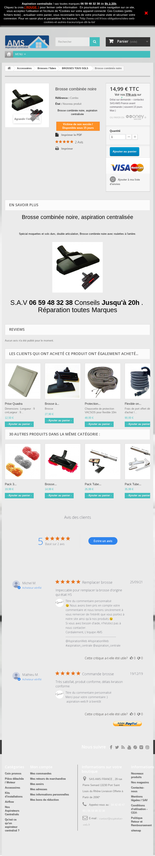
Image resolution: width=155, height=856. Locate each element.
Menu (19, 54)
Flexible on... (133, 403)
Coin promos (13, 773)
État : (58, 103)
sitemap (136, 830)
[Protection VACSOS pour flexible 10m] (103, 381)
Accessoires (12, 787)
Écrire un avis (103, 541)
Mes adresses (38, 789)
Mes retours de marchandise (48, 778)
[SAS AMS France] (27, 42)
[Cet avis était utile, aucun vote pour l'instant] (131, 658)
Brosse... (51, 484)
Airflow (9, 801)
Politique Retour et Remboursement (141, 821)
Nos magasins (140, 782)
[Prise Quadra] (23, 381)
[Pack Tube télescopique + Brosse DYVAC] (103, 462)
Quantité (115, 130)
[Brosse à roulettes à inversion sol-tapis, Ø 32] (63, 381)
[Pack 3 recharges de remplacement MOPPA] (23, 462)
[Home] (9, 54)
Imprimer (67, 148)
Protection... (93, 403)
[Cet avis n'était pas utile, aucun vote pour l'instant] (138, 658)
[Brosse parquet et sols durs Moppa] (63, 462)
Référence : (62, 97)
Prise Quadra (13, 403)
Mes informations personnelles (49, 794)
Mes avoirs (37, 783)
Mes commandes (40, 773)
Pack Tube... (93, 484)
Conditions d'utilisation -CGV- (139, 809)
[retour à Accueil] (9, 68)
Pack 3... (11, 484)
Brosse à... (52, 403)
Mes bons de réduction (44, 799)
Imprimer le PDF (71, 134)
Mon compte (41, 766)
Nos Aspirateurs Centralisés (12, 810)
